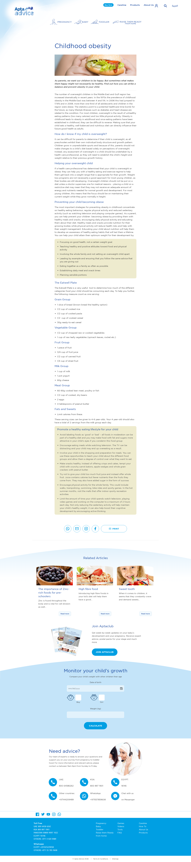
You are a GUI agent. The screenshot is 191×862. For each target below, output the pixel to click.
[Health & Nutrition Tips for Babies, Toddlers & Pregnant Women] (24, 11)
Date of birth (95, 682)
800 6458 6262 (44, 826)
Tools (120, 829)
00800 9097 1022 (50, 833)
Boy (78, 702)
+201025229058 (47, 847)
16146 (42, 836)
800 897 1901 (44, 829)
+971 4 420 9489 (49, 839)
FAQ (119, 833)
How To (142, 826)
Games (120, 823)
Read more (65, 614)
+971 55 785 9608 (49, 850)
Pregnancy (101, 823)
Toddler (99, 829)
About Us (149, 5)
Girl (101, 702)
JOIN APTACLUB (105, 652)
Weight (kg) (95, 709)
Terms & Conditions (100, 859)
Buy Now (108, 5)
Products (135, 5)
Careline (121, 5)
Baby (98, 826)
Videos (120, 826)
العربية (175, 5)
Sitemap (115, 859)
